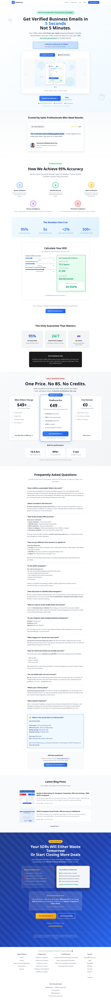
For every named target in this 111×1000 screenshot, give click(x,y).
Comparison (74, 2)
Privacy (22, 960)
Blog (85, 2)
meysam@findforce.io (68, 708)
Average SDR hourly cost (31, 261)
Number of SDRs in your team (33, 256)
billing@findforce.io (65, 691)
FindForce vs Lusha (41, 963)
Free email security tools (55, 996)
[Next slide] (84, 73)
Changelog (90, 963)
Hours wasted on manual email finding (35, 267)
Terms (21, 957)
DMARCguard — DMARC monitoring (55, 987)
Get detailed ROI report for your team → (55, 295)
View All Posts (54, 826)
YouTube (89, 969)
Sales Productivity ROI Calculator (65, 960)
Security (21, 969)
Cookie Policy (22, 966)
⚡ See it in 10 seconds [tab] (47, 55)
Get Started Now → (55, 434)
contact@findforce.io (90, 957)
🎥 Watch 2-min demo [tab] (64, 55)
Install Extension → (93, 2)
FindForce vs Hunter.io (42, 960)
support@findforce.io (55, 926)
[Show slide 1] (54, 87)
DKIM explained (55, 993)
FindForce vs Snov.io (42, 966)
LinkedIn (89, 977)
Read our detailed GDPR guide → (44, 585)
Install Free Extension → (50, 98)
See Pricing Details (66, 916)
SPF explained (55, 990)
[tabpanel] (55, 75)
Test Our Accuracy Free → (55, 311)
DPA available (31, 579)
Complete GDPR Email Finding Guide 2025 (66, 957)
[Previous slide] (26, 73)
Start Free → (87, 435)
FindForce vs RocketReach (41, 969)
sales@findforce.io (46, 681)
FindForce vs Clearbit (42, 972)
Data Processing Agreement (22, 963)
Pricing (66, 2)
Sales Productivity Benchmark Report (65, 963)
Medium (89, 972)
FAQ (80, 2)
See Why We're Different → (24, 435)
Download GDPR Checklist (65, 966)
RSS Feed (89, 966)
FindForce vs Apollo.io (42, 957)
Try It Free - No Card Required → (55, 765)
